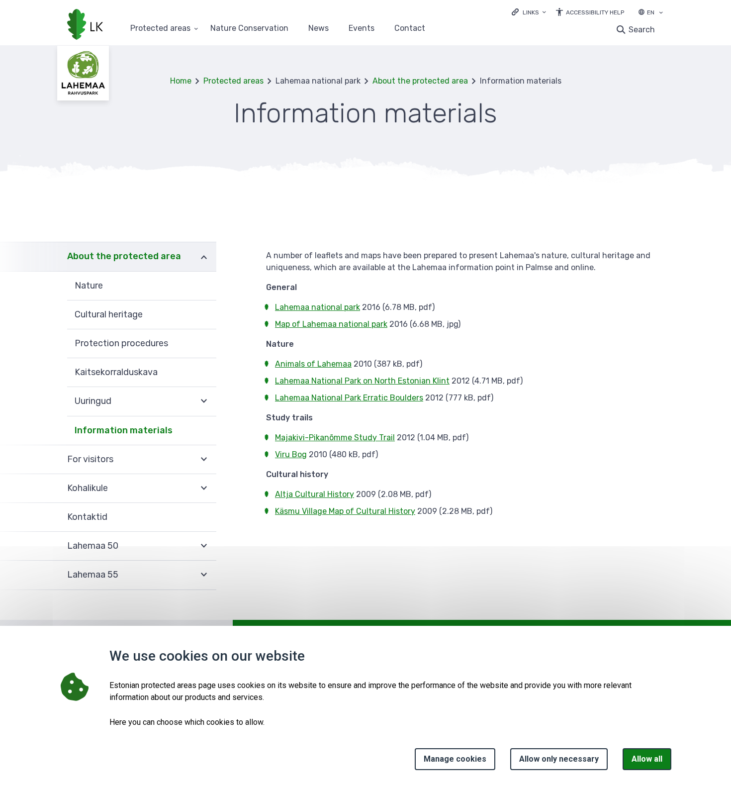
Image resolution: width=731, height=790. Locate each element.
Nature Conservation (249, 28)
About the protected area (420, 81)
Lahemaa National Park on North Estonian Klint (362, 381)
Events (361, 28)
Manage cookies (455, 759)
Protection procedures (121, 343)
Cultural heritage (109, 314)
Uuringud (93, 400)
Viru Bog (291, 454)
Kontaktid (87, 516)
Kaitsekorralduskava (116, 372)
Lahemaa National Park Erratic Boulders (349, 397)
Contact (409, 28)
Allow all (647, 759)
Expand (203, 256)
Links (531, 12)
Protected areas (160, 28)
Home (180, 81)
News (318, 28)
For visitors (90, 459)
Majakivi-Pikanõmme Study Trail (335, 437)
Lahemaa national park (317, 307)
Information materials (124, 430)
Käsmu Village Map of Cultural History (345, 511)
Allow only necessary (559, 759)
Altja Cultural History (314, 494)
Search (642, 29)
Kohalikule (87, 488)
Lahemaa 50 (92, 545)
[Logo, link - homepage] (85, 25)
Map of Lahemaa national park (331, 324)
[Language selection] (661, 13)
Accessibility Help (595, 12)
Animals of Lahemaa (313, 364)
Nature (89, 285)
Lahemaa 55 (92, 574)
